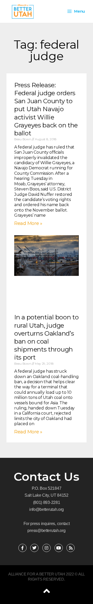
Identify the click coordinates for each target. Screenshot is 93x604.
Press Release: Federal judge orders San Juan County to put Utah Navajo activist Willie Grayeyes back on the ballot (46, 109)
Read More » (28, 223)
